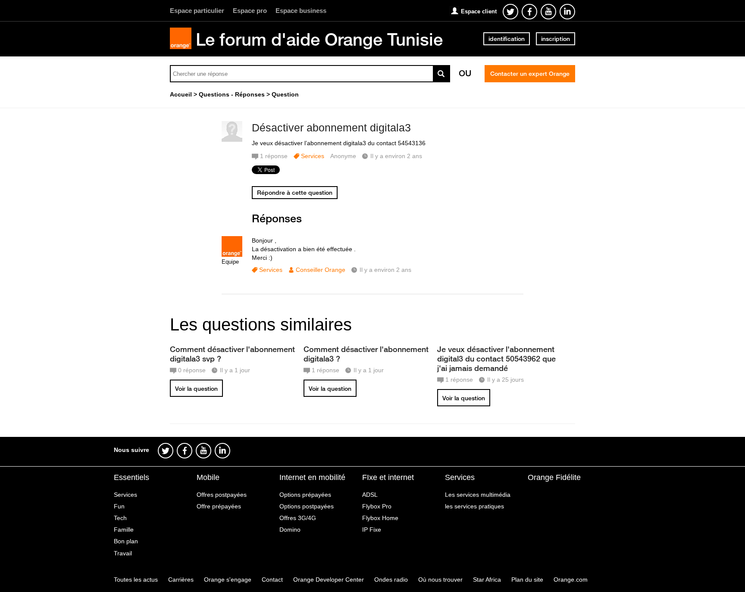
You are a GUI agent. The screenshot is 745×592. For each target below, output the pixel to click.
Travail (123, 553)
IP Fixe (371, 529)
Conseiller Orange (320, 269)
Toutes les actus (136, 579)
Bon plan (126, 541)
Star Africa (487, 579)
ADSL (370, 494)
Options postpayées (306, 506)
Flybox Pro (376, 506)
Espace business (300, 10)
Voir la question (196, 389)
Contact (272, 579)
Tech (120, 517)
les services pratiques (474, 506)
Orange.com (571, 579)
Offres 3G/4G (297, 517)
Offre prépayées (219, 506)
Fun (119, 506)
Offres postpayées (222, 494)
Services (312, 156)
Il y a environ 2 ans (385, 269)
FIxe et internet (388, 477)
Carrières (181, 579)
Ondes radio (391, 579)
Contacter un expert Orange (530, 74)
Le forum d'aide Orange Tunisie (319, 39)
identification (506, 39)
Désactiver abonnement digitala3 (331, 128)
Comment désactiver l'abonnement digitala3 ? (366, 353)
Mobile (208, 477)
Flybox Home (380, 517)
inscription (555, 39)
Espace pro (250, 10)
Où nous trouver (440, 579)
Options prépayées (305, 494)
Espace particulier (197, 10)
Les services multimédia (477, 494)
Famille (124, 529)
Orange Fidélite (554, 477)
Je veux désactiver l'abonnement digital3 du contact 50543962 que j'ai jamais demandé (496, 358)
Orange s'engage (227, 579)
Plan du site (527, 579)
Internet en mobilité (312, 477)
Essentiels (131, 477)
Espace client (479, 11)
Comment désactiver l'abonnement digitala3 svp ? (232, 353)
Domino (290, 529)
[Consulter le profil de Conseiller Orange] (232, 255)
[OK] (441, 73)
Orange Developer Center (328, 579)
